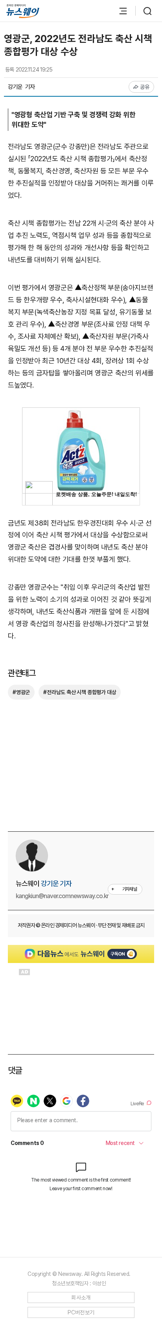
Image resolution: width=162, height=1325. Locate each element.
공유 (145, 87)
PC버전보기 (81, 1312)
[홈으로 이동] (22, 11)
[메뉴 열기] (119, 11)
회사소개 (80, 1297)
